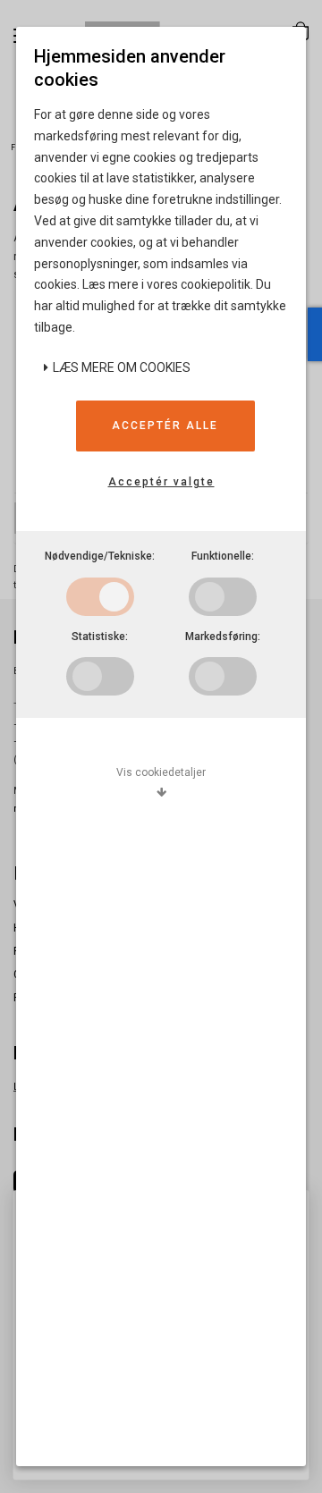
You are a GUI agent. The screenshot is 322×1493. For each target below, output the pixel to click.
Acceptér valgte (161, 482)
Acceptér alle (165, 425)
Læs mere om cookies (120, 367)
